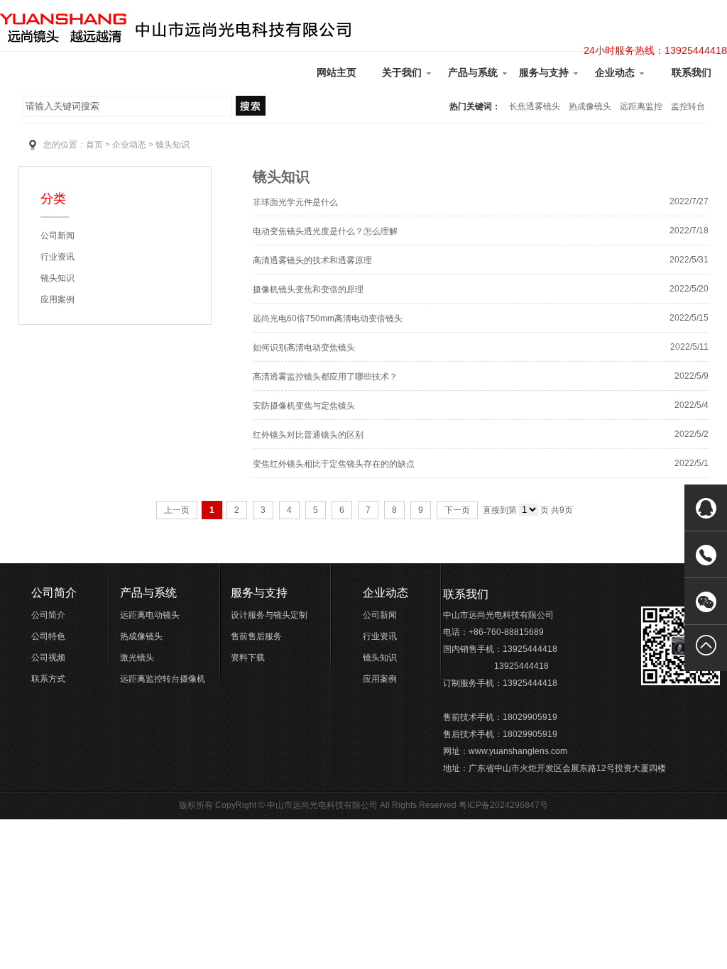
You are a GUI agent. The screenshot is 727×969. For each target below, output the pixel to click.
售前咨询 (607, 531)
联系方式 (48, 679)
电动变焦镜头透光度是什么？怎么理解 (325, 231)
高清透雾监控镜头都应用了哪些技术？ (325, 377)
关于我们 (403, 72)
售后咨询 (607, 559)
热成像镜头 (590, 106)
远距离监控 (641, 106)
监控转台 (688, 106)
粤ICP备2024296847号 (503, 805)
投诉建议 (607, 616)
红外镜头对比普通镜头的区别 (308, 435)
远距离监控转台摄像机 (162, 679)
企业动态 (616, 72)
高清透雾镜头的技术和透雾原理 (312, 260)
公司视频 (48, 658)
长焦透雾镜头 (534, 106)
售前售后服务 (256, 636)
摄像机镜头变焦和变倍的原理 (308, 289)
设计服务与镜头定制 (269, 615)
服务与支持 (545, 72)
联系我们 (691, 72)
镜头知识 (57, 278)
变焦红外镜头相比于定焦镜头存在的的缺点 (334, 464)
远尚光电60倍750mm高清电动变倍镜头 (328, 318)
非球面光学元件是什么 (295, 202)
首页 (94, 145)
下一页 (457, 510)
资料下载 (248, 658)
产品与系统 (474, 72)
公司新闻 (57, 235)
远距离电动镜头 (150, 615)
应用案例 (57, 299)
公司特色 (48, 636)
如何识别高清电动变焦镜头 (304, 348)
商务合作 (607, 587)
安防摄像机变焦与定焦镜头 (304, 406)
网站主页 (336, 72)
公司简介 (54, 593)
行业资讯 (57, 257)
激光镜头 (137, 658)
